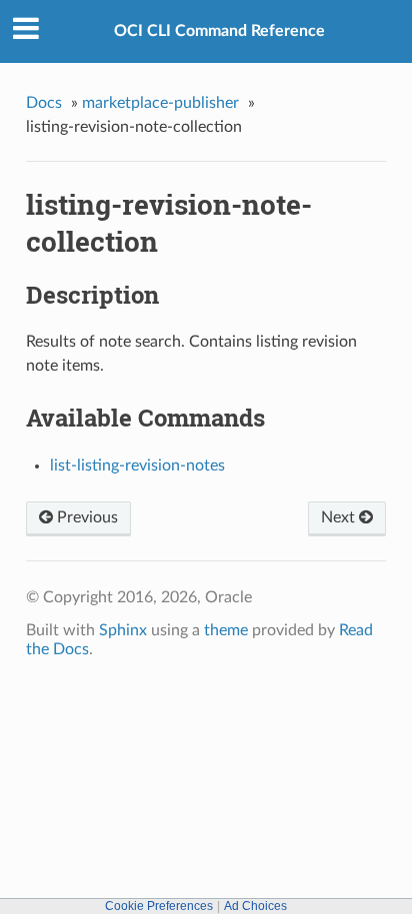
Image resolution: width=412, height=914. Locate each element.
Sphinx (123, 630)
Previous (85, 517)
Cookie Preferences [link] (159, 906)
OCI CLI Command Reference (219, 31)
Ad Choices (255, 906)
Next (340, 517)
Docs (44, 103)
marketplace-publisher (160, 103)
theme (226, 630)
